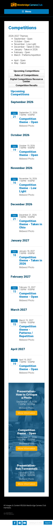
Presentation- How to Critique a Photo (26, 395)
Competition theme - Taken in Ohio (30, 224)
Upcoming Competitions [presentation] (26, 71)
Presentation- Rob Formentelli (26, 467)
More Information (26, 413)
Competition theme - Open (28, 120)
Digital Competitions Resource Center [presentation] (26, 80)
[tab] (26, 71)
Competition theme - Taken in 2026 (30, 260)
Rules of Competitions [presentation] (26, 75)
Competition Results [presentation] (26, 85)
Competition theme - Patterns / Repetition (27, 331)
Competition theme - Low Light (27, 188)
